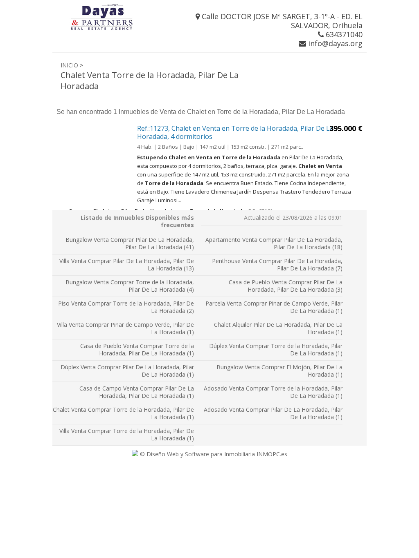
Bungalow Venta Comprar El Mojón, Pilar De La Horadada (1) (279, 370)
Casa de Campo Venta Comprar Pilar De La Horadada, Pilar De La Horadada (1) (136, 392)
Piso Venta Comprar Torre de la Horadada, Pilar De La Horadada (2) (126, 307)
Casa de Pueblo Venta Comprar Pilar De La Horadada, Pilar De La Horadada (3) (285, 285)
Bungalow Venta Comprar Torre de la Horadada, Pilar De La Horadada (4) (129, 285)
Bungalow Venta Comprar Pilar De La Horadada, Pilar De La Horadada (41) (129, 243)
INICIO (69, 65)
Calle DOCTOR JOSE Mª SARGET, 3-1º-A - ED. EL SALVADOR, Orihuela (281, 20)
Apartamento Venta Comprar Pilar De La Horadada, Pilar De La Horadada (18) (273, 243)
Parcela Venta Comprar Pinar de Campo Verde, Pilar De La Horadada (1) (273, 307)
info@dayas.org (334, 43)
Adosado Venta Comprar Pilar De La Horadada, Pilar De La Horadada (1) (273, 413)
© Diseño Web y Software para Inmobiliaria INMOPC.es (212, 454)
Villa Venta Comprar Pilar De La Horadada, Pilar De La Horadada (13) (126, 264)
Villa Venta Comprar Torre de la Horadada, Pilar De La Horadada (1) (126, 434)
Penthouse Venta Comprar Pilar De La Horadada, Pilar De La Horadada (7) (277, 264)
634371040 (343, 34)
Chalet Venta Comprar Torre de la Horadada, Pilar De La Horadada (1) (123, 413)
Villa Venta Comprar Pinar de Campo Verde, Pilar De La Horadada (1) (125, 328)
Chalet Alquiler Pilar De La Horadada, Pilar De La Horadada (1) (278, 328)
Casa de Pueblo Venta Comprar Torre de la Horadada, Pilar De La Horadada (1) (137, 349)
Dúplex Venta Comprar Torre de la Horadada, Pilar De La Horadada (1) (275, 349)
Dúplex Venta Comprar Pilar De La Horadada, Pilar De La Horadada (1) (127, 370)
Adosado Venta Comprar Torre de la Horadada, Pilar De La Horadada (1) (273, 392)
